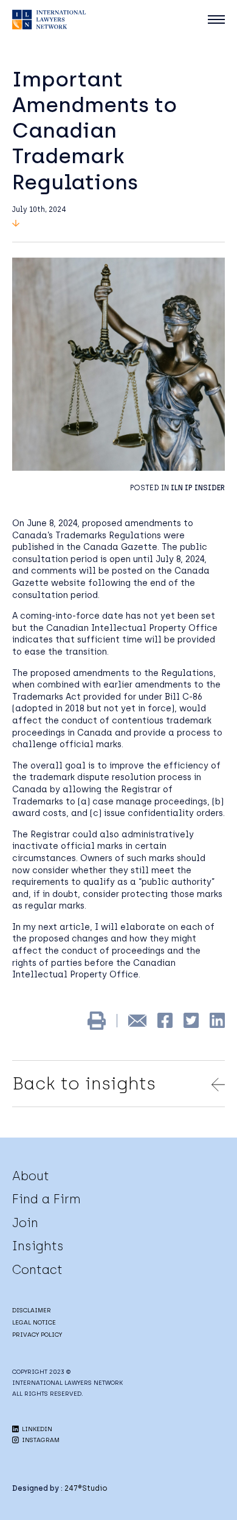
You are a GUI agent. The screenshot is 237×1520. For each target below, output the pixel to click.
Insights (38, 1246)
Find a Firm (46, 1199)
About (30, 1176)
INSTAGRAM (40, 1440)
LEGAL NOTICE (34, 1322)
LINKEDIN (36, 1429)
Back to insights (84, 1083)
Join (25, 1223)
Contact (37, 1269)
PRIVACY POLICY (37, 1335)
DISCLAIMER (31, 1310)
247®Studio (86, 1488)
